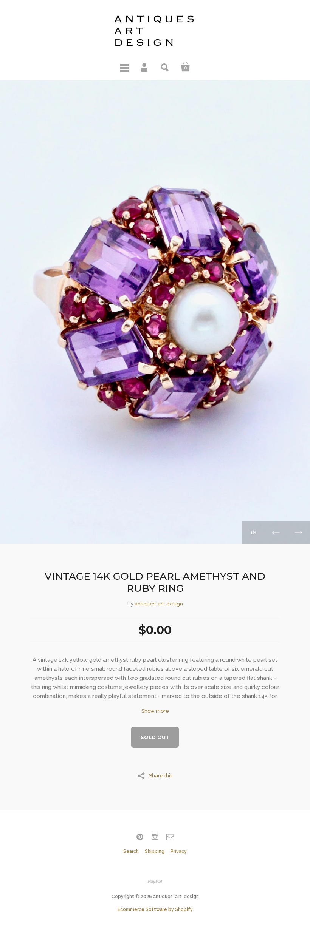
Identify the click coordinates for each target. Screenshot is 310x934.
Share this (160, 775)
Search (165, 67)
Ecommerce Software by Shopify (155, 909)
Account (145, 67)
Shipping (154, 851)
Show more (155, 711)
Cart (185, 67)
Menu (124, 67)
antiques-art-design (159, 604)
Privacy (178, 851)
